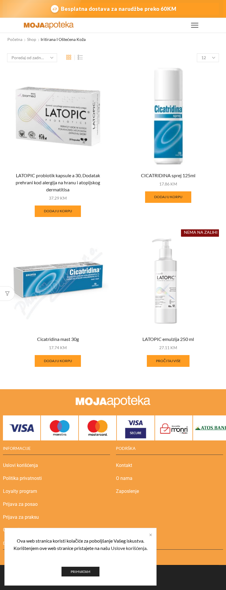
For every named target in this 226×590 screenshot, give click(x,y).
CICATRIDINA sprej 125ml (168, 175)
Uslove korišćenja (129, 548)
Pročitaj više (168, 361)
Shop (31, 39)
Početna (14, 39)
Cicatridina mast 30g (58, 339)
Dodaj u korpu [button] (58, 211)
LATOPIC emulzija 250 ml (168, 339)
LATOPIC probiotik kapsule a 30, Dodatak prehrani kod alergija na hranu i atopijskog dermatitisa (58, 182)
